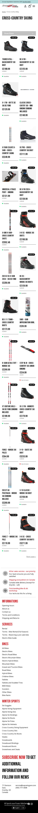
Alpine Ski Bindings (9, 715)
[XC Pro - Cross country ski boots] (28, 134)
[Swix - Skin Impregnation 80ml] (28, 306)
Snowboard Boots (9, 746)
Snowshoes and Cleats (11, 749)
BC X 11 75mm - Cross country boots (8, 322)
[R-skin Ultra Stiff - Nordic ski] (10, 350)
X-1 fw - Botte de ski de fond (9, 104)
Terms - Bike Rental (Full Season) (15, 632)
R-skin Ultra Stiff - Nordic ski (10, 364)
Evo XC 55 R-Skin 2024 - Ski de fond (9, 278)
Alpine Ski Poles (8, 721)
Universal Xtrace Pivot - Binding (9, 191)
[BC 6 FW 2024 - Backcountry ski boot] (28, 176)
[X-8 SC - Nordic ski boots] (28, 219)
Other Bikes (7, 692)
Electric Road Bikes (9, 654)
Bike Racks (6, 695)
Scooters (5, 689)
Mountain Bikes (8, 664)
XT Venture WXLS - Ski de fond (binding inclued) (9, 409)
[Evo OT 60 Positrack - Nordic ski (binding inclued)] (10, 477)
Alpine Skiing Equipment (11, 709)
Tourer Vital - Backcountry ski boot (8, 62)
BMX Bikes (6, 686)
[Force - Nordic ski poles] (10, 436)
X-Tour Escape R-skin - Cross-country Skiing (8, 150)
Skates (4, 737)
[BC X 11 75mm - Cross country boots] (10, 306)
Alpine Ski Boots (8, 718)
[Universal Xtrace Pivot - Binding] (10, 176)
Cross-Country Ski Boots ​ (12, 734)
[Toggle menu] (34, 6)
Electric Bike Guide (9, 638)
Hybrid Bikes (7, 673)
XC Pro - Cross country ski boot (26, 149)
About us (5, 609)
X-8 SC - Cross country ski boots (27, 538)
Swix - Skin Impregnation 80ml (27, 321)
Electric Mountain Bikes (11, 657)
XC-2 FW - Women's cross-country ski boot (27, 409)
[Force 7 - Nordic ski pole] (10, 523)
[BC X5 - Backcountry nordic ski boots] (28, 263)
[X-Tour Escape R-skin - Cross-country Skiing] (10, 134)
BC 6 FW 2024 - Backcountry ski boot (26, 192)
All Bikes (5, 648)
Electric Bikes (7, 651)
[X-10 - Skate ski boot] (28, 436)
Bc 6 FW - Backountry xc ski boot (27, 62)
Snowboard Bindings (10, 743)
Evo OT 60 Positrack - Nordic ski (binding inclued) (9, 494)
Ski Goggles (6, 705)
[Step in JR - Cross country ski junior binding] (28, 350)
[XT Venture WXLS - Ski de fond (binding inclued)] (10, 393)
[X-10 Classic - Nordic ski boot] (28, 477)
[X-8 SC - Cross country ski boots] (28, 523)
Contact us (6, 612)
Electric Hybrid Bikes (10, 661)
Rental (4, 628)
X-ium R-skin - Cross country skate (8, 235)
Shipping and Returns (10, 618)
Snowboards (7, 740)
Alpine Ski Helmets (9, 724)
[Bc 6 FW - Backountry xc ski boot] (28, 46)
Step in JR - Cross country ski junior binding (27, 366)
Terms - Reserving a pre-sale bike (15, 635)
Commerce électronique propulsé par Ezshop (14, 805)
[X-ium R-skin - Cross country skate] (10, 219)
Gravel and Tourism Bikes (12, 667)
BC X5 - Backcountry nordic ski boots (26, 279)
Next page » (31, 556)
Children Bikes (8, 676)
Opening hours (8, 605)
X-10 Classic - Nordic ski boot (26, 492)
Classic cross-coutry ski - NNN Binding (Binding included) (26, 107)
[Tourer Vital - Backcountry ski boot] (10, 46)
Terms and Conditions (11, 615)
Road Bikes (6, 670)
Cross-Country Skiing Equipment (15, 727)
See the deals (27, 2)
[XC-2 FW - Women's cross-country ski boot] (28, 393)
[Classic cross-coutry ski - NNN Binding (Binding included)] (28, 89)
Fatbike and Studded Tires (12, 683)
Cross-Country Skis (9, 730)
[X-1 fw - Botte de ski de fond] (10, 89)
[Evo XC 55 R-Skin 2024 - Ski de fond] (10, 263)
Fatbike (5, 679)
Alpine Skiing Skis (9, 712)
